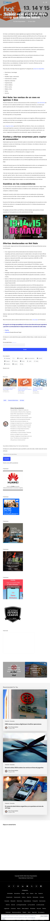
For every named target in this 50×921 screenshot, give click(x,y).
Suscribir (6, 459)
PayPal (7, 330)
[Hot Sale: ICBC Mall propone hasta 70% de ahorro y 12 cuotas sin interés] (14, 670)
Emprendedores (27, 901)
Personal (39, 908)
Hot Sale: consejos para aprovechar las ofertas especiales (38, 389)
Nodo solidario (25, 908)
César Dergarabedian (20, 21)
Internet (13, 904)
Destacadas (35, 897)
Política (44, 908)
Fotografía (35, 901)
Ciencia (31, 893)
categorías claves (9, 126)
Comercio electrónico (13, 400)
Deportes (29, 897)
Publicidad (8, 912)
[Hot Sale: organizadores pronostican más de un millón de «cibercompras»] (25, 382)
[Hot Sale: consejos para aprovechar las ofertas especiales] (40, 382)
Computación (9, 897)
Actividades (10, 893)
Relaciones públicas (16, 912)
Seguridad (34, 912)
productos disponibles (38, 68)
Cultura (23, 897)
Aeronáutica (17, 893)
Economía (28, 10)
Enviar (25, 349)
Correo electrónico (9, 342)
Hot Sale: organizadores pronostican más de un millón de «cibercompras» (24, 389)
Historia (8, 904)
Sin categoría (41, 912)
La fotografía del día (21, 904)
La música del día (40, 904)
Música (18, 908)
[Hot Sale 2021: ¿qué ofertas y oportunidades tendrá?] (10, 382)
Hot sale (22, 400)
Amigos (23, 893)
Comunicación (17, 897)
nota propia (35, 319)
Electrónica (19, 901)
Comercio (21, 10)
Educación (13, 901)
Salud (29, 912)
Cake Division (30, 878)
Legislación (6, 908)
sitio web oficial (41, 102)
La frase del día (31, 904)
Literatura (13, 908)
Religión (24, 912)
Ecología (42, 897)
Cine (36, 893)
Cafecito (7, 332)
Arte (27, 893)
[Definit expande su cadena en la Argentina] (36, 670)
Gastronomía (42, 901)
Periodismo (32, 908)
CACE (5, 400)
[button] (46, 2)
